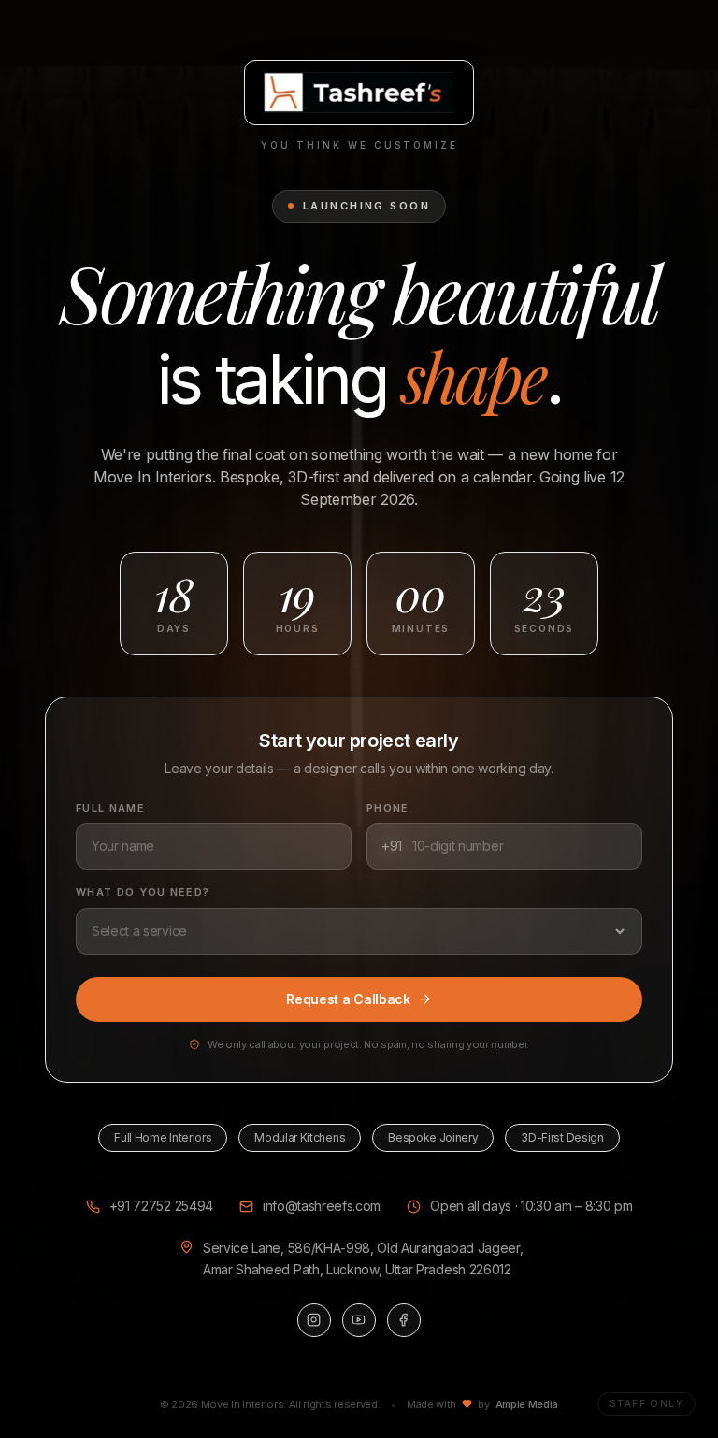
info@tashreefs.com (322, 1206)
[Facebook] (404, 1320)
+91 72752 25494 (161, 1206)
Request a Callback (347, 999)
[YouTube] (359, 1320)
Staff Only (646, 1403)
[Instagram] (314, 1320)
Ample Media (526, 1404)
